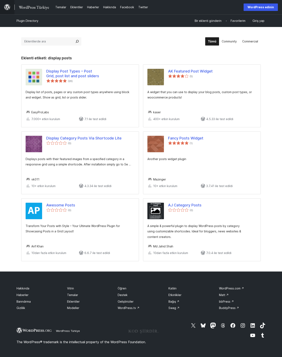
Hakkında (23, 288)
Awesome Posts (60, 205)
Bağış (173, 301)
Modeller (73, 308)
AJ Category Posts (184, 205)
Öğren (122, 288)
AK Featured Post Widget (190, 71)
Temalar (72, 295)
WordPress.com (231, 288)
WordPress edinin (261, 7)
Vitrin (70, 288)
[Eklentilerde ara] (77, 41)
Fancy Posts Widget (185, 138)
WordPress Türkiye (68, 330)
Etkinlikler (174, 295)
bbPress (226, 301)
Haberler (22, 295)
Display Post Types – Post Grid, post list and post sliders (72, 73)
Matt (224, 295)
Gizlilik (21, 308)
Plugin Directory (27, 20)
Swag (174, 308)
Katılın (172, 288)
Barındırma (24, 301)
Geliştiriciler (126, 301)
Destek (123, 295)
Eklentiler (73, 301)
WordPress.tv (129, 308)
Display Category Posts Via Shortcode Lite (84, 138)
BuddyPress (229, 308)
